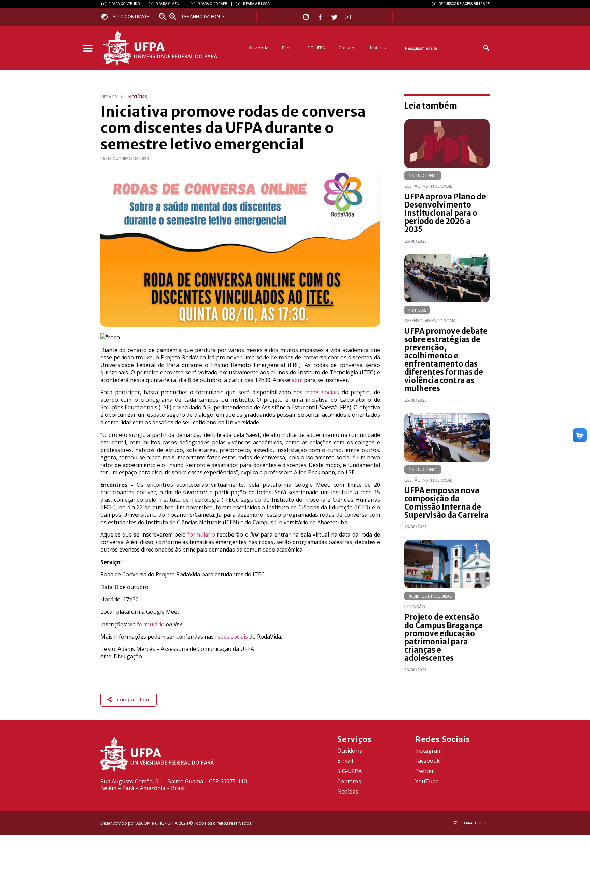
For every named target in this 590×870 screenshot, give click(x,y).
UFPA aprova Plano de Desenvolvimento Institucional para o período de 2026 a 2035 (445, 213)
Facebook (427, 761)
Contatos (347, 48)
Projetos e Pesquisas (430, 596)
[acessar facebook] (321, 17)
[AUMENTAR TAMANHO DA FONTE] (174, 16)
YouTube (427, 781)
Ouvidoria (258, 48)
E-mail (288, 48)
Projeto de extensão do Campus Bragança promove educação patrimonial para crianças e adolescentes (443, 637)
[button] (87, 48)
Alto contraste (131, 16)
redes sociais (322, 392)
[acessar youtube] (348, 17)
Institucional (423, 176)
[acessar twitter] (334, 17)
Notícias (378, 48)
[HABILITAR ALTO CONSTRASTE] (107, 16)
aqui (297, 380)
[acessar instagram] (307, 17)
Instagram (428, 750)
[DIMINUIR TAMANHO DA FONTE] (163, 16)
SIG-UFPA (316, 48)
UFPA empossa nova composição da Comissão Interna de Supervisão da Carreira (446, 503)
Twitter (424, 771)
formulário (201, 534)
